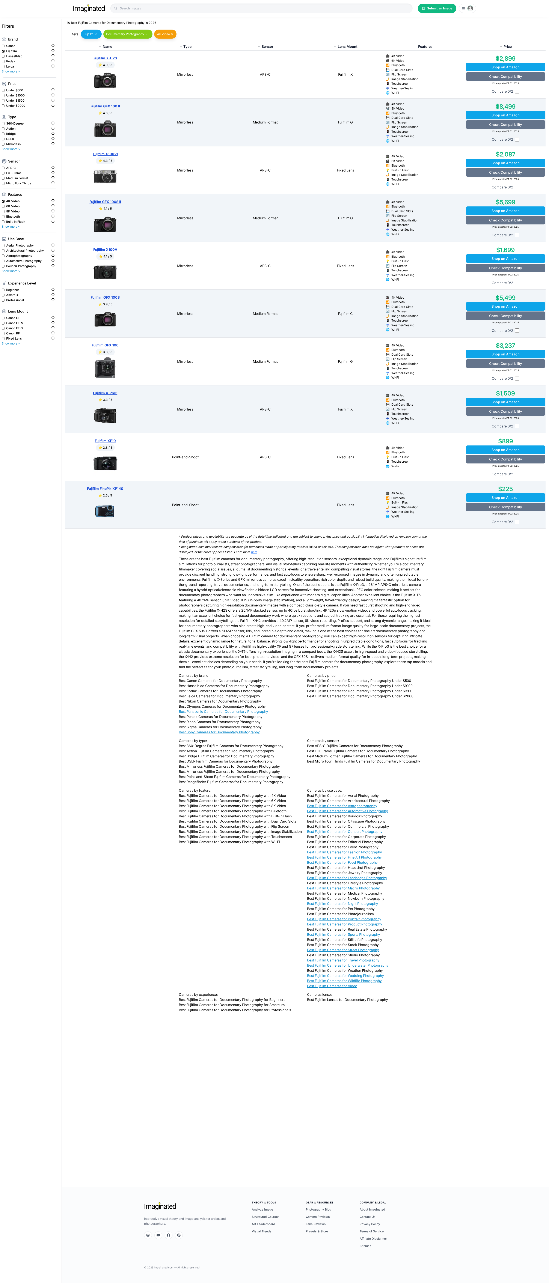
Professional (15, 300)
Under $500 (14, 90)
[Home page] (89, 8)
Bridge (11, 133)
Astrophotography (19, 255)
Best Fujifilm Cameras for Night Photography (342, 903)
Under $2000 (15, 105)
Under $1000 (15, 95)
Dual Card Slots (402, 70)
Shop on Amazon (506, 67)
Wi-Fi (395, 93)
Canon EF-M (15, 323)
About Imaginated (372, 1209)
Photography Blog (318, 1209)
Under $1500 (15, 100)
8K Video (13, 211)
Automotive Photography (24, 260)
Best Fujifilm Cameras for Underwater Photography (347, 965)
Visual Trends (261, 1231)
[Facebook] (168, 1235)
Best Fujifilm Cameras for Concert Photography (344, 831)
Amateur (12, 294)
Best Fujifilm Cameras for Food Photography (342, 862)
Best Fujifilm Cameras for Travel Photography (343, 960)
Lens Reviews (316, 1224)
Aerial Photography (20, 245)
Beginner (12, 289)
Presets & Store (317, 1231)
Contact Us (368, 1216)
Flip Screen (399, 74)
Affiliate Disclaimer (373, 1238)
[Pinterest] (179, 1235)
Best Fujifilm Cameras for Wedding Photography (345, 975)
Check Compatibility (505, 76)
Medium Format (17, 178)
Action (10, 128)
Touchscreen (400, 83)
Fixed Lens (14, 338)
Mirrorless (13, 144)
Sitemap (365, 1246)
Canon (10, 45)
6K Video (13, 206)
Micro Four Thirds (18, 183)
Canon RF (13, 333)
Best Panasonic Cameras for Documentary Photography (223, 711)
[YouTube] (158, 1235)
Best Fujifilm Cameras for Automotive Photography (347, 811)
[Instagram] (148, 1235)
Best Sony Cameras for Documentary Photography (219, 732)
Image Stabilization (404, 79)
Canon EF (13, 317)
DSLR (10, 138)
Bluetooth (13, 216)
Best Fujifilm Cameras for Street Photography (343, 950)
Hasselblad (14, 56)
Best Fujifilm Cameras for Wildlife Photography (344, 981)
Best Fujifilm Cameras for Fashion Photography (344, 852)
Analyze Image (262, 1209)
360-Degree (15, 123)
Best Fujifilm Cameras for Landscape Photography (347, 878)
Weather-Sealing (403, 88)
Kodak (10, 61)
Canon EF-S (14, 328)
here (254, 552)
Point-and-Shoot (185, 457)
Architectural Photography (25, 250)
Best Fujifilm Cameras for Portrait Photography (344, 919)
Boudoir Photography (21, 266)
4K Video (13, 201)
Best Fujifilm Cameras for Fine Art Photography (344, 857)
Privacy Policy (370, 1224)
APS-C (11, 167)
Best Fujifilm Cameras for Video (332, 986)
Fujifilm (11, 51)
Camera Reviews (318, 1216)
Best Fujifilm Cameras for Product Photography (344, 924)
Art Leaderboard (263, 1224)
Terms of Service (372, 1231)
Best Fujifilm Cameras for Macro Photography (343, 888)
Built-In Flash (15, 221)
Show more (9, 71)
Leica (10, 66)
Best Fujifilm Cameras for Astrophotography (342, 806)
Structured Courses (265, 1216)
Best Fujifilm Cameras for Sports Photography (343, 934)
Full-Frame (13, 172)
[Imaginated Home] (160, 1206)
